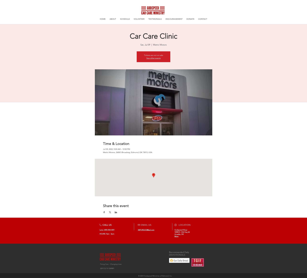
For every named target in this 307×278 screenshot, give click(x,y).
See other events (153, 58)
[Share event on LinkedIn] (116, 212)
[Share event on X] (110, 212)
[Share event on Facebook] (104, 212)
